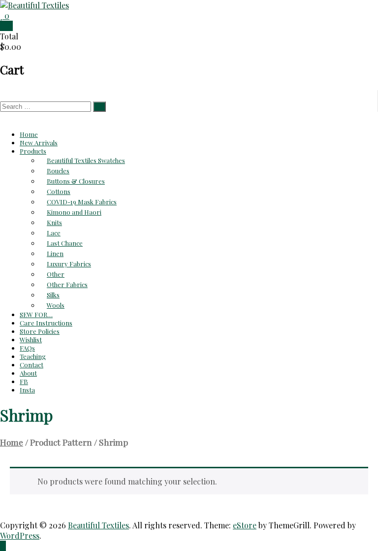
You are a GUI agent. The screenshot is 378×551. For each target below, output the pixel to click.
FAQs (27, 348)
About (28, 373)
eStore (244, 525)
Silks (53, 295)
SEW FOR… (36, 314)
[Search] (99, 106)
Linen (55, 253)
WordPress (19, 535)
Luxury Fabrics (69, 263)
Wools (55, 305)
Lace (54, 232)
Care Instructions (46, 323)
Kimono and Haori (74, 212)
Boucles (58, 170)
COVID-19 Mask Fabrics (82, 201)
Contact (31, 364)
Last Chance (65, 243)
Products (33, 151)
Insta (27, 390)
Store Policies (40, 331)
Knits (54, 222)
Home (29, 134)
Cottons (58, 191)
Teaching (33, 356)
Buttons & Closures (76, 181)
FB (24, 381)
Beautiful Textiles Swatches (86, 160)
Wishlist (31, 339)
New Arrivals (39, 142)
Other (55, 274)
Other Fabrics (67, 284)
